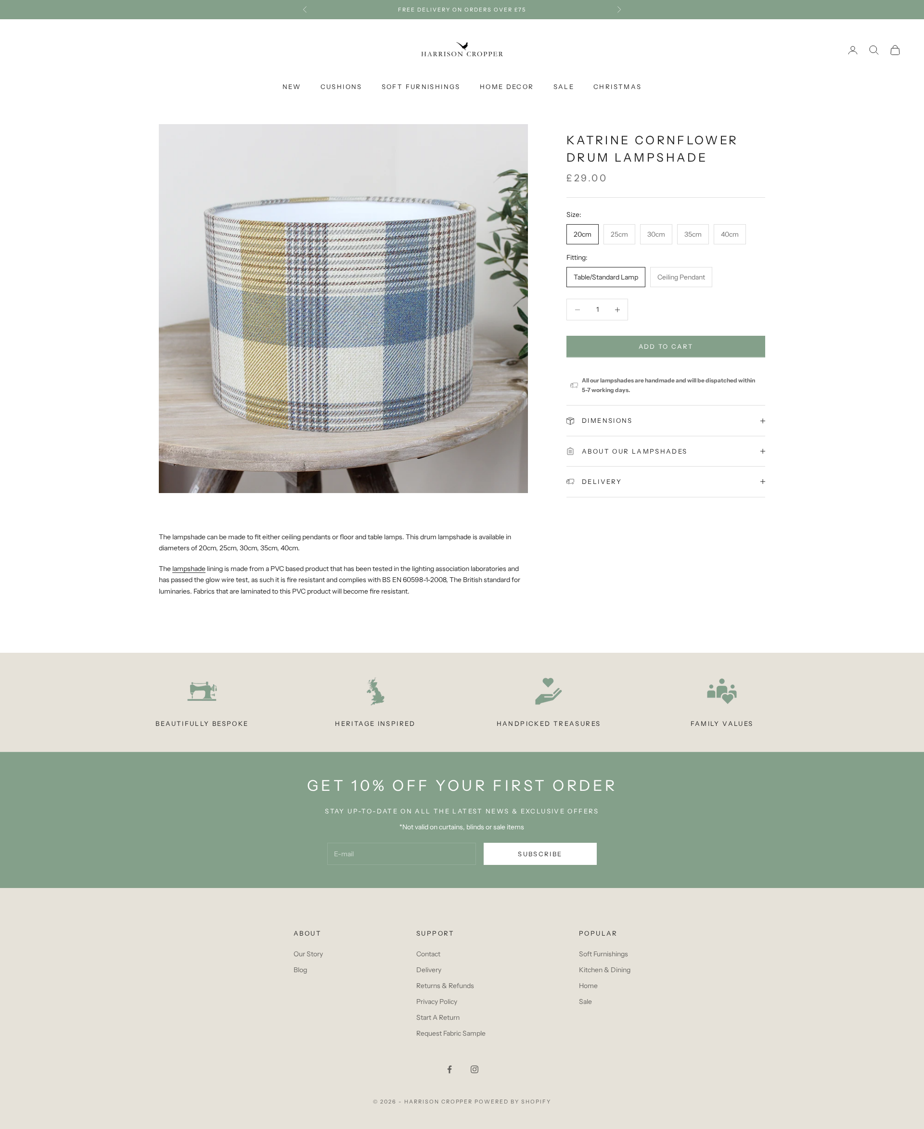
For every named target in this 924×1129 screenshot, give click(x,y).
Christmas (617, 86)
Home (588, 985)
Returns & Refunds (445, 985)
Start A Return (438, 1017)
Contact (428, 954)
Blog (300, 969)
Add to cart (666, 346)
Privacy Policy (436, 1001)
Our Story (308, 954)
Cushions (341, 86)
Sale (564, 86)
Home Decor (507, 86)
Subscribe (540, 854)
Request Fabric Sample (451, 1033)
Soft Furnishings (421, 86)
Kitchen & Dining (604, 969)
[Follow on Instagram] (474, 1069)
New (291, 86)
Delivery (428, 969)
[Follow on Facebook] (449, 1069)
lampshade (188, 568)
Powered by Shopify (513, 1101)
